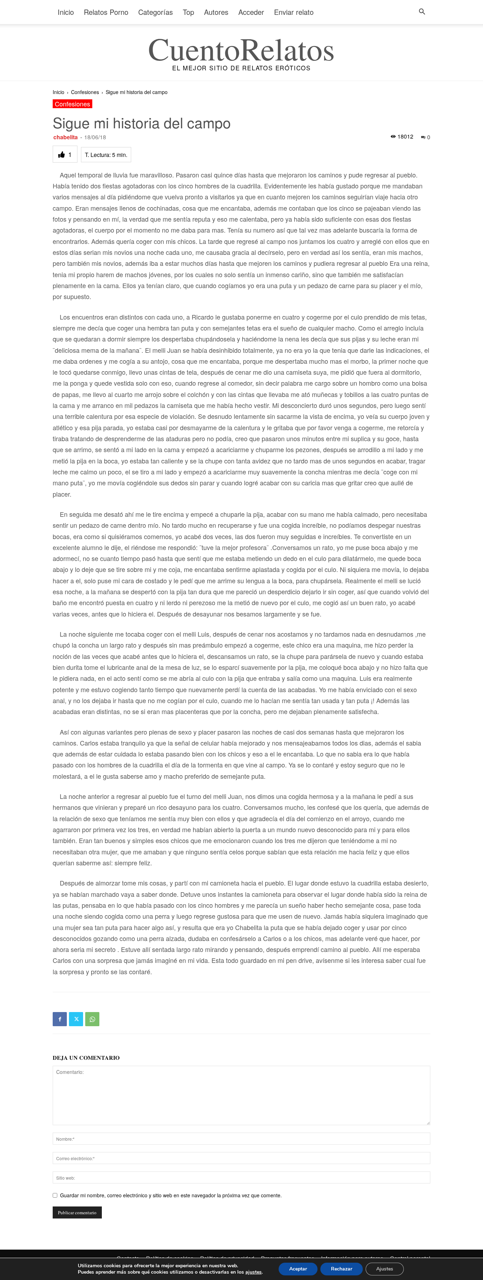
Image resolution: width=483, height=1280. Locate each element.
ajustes (253, 1272)
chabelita (65, 137)
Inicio (66, 12)
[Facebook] (60, 1019)
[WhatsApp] (92, 1019)
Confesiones (85, 91)
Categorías (155, 12)
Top (188, 12)
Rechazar (341, 1269)
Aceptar (298, 1269)
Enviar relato (294, 12)
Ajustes (384, 1269)
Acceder (251, 12)
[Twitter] (76, 1019)
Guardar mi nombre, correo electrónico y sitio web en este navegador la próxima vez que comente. (171, 1195)
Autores (216, 12)
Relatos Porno (106, 12)
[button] (421, 12)
